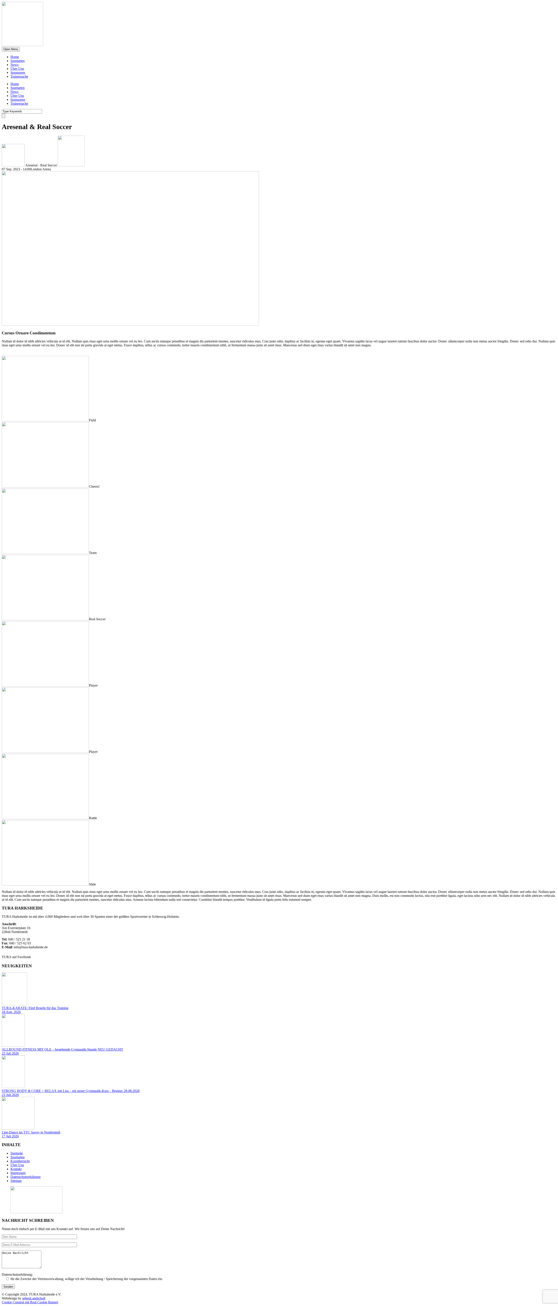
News (14, 65)
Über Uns (17, 68)
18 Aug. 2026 (11, 1012)
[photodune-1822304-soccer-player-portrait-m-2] (45, 685)
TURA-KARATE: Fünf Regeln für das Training (35, 1008)
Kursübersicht (20, 1161)
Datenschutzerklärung (25, 1177)
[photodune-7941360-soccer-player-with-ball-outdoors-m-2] (45, 752)
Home (14, 57)
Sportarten (17, 61)
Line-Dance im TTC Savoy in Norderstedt (31, 1132)
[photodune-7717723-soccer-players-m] (45, 486)
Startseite (16, 1153)
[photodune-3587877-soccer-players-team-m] (45, 553)
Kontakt (16, 1169)
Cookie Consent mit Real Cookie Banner (30, 1302)
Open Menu (10, 49)
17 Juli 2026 (10, 1136)
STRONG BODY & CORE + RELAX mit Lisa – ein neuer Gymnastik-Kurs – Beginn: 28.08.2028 (71, 1091)
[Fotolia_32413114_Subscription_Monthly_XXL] (45, 420)
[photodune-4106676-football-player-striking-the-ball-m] (130, 324)
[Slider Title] (45, 619)
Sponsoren (17, 72)
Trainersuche (19, 76)
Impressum (18, 1173)
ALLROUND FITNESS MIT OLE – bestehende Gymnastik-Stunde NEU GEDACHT (62, 1049)
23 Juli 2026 (10, 1053)
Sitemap (16, 1181)
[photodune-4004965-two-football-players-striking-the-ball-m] (45, 818)
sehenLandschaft (33, 1298)
